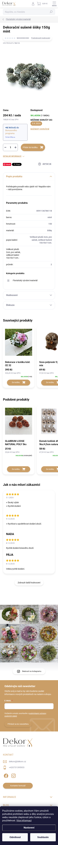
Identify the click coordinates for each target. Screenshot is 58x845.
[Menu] (54, 3)
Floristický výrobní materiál (25, 280)
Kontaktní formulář (18, 786)
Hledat (51, 12)
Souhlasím (43, 837)
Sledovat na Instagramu (31, 671)
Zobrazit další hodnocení (29, 582)
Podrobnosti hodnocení (40, 38)
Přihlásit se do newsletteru (18, 724)
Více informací (24, 820)
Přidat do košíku (30, 147)
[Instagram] (13, 775)
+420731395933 (16, 767)
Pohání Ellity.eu (10, 137)
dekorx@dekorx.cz (17, 761)
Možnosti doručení (39, 129)
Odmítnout (15, 837)
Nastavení (29, 827)
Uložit (8, 164)
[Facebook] (5, 775)
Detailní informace (12, 156)
